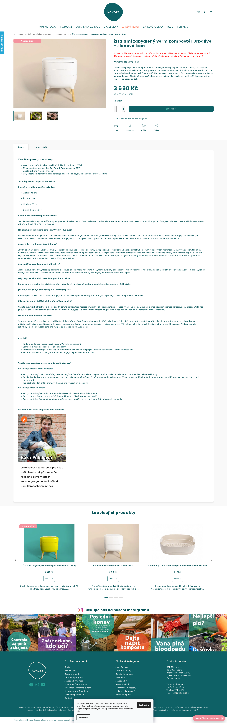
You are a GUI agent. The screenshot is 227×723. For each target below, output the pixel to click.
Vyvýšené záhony (123, 670)
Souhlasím (144, 705)
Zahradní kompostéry (125, 687)
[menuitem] (47, 26)
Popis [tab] (21, 147)
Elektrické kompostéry (126, 691)
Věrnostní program (73, 677)
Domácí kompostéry (125, 674)
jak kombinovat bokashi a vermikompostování (111, 349)
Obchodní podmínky (74, 694)
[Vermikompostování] (71, 349)
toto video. (91, 352)
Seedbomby (121, 681)
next (212, 560)
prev (15, 560)
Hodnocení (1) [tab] (40, 147)
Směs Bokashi (122, 667)
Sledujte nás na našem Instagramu (117, 610)
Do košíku (172, 109)
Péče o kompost (123, 694)
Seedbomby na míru (74, 681)
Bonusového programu (137, 119)
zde (78, 711)
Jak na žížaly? (59, 346)
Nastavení (83, 717)
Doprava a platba (72, 674)
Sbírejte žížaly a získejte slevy (209, 718)
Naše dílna (120, 677)
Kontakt (68, 698)
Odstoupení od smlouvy (75, 684)
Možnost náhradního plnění (77, 687)
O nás (67, 667)
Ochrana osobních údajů (76, 691)
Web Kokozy (70, 670)
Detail (47, 579)
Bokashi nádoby (123, 684)
